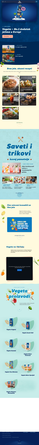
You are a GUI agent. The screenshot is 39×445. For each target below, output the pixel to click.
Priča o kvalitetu (32, 432)
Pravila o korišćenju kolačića (6, 437)
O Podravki (12, 431)
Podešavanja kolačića (15, 437)
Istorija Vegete (25, 432)
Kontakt (3, 431)
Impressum (7, 431)
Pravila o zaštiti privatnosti (6, 435)
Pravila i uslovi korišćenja (6, 433)
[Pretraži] (5, 1)
